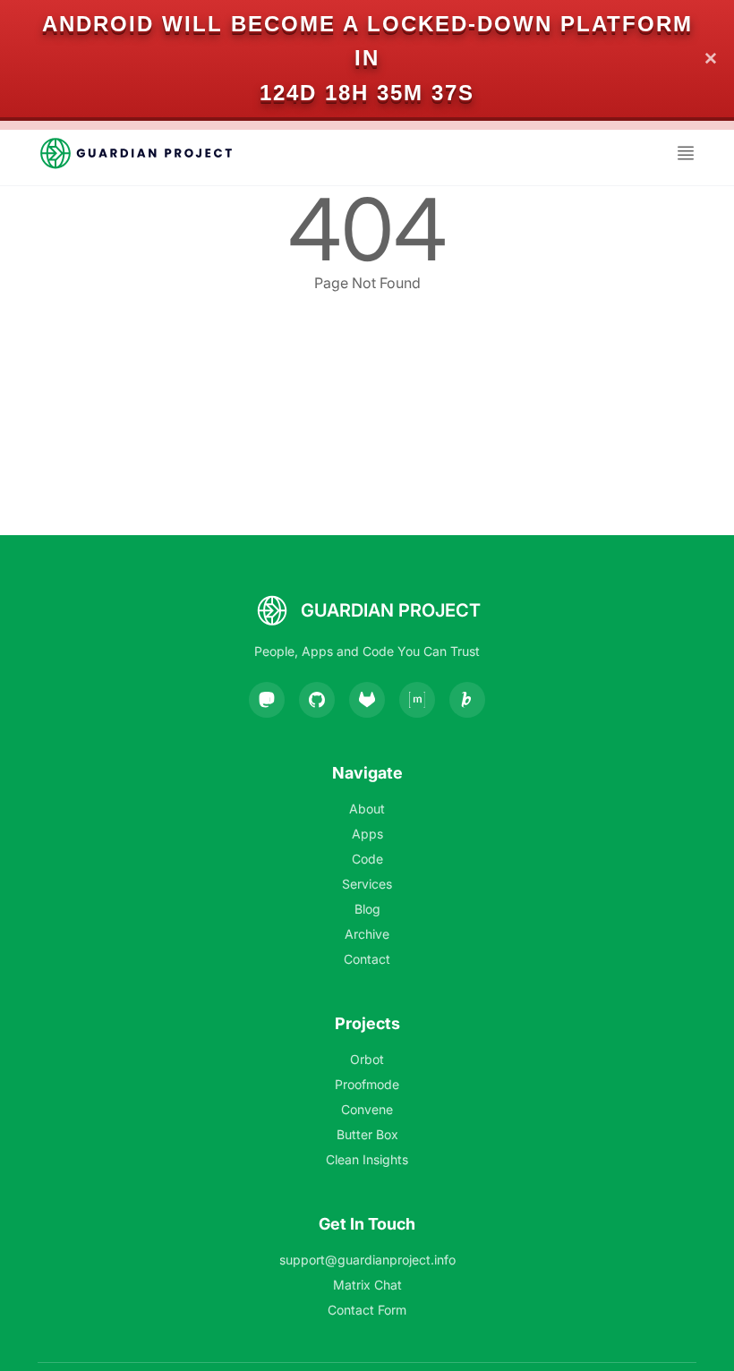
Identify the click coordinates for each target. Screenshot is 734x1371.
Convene (367, 1109)
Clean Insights (367, 1159)
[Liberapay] (467, 700)
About (367, 808)
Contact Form (367, 1309)
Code (367, 858)
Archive (367, 933)
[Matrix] (417, 700)
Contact (367, 959)
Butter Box (367, 1134)
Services (367, 883)
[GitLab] (367, 700)
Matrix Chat (367, 1284)
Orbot (367, 1059)
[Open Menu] (685, 153)
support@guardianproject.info (367, 1259)
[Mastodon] (267, 700)
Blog (367, 908)
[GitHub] (317, 700)
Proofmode (367, 1084)
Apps (367, 833)
